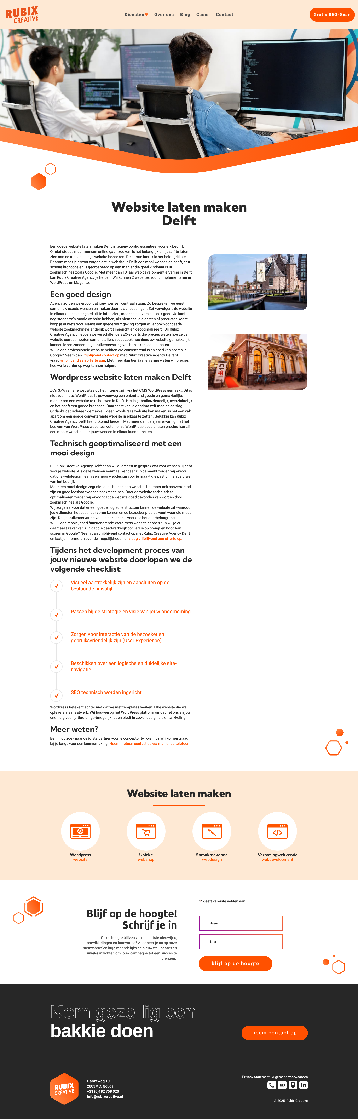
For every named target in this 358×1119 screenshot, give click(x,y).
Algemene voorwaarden (290, 1076)
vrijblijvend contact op (101, 355)
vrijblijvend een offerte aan (82, 360)
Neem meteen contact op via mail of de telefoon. (149, 743)
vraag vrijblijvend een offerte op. (155, 538)
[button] (275, 1033)
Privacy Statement (256, 1076)
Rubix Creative (297, 1100)
